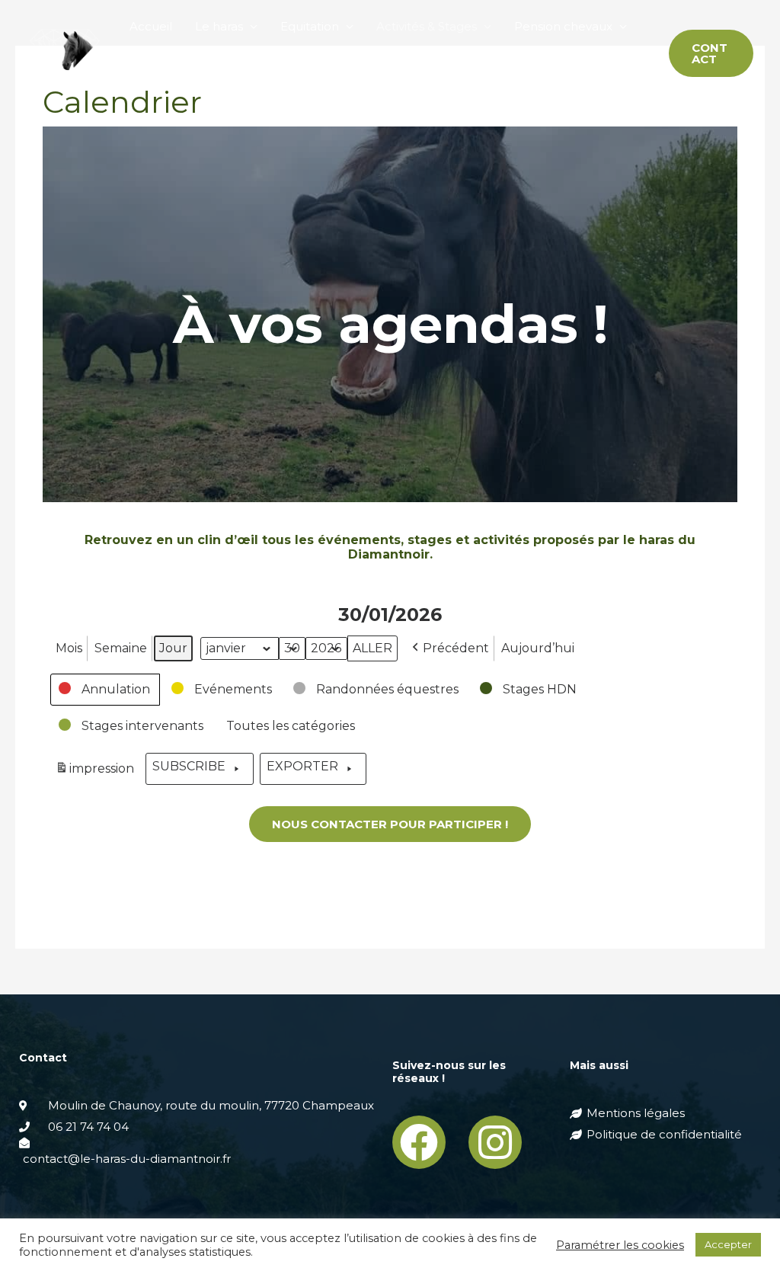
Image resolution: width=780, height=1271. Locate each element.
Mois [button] (69, 648)
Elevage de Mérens (185, 79)
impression (96, 771)
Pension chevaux (563, 26)
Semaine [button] (120, 648)
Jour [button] (173, 648)
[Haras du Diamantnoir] (65, 52)
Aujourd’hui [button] (537, 648)
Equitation (309, 26)
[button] (105, 690)
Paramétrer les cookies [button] (620, 1245)
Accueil (150, 26)
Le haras (219, 26)
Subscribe (188, 766)
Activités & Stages (426, 26)
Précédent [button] (456, 648)
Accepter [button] (728, 1244)
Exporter (302, 766)
